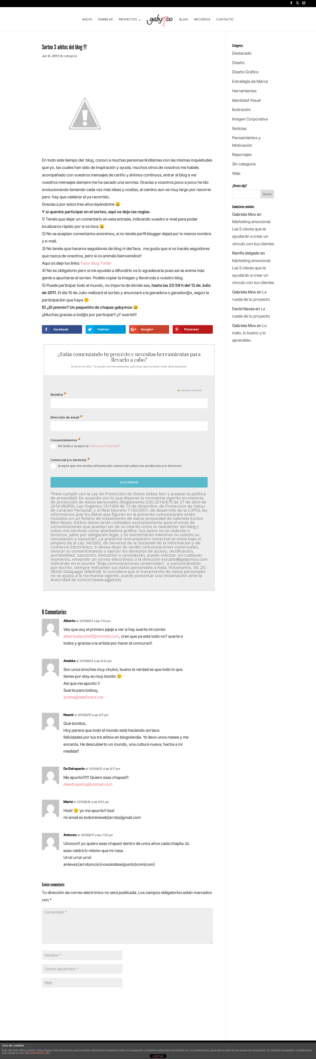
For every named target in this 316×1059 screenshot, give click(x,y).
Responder (198, 624)
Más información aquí (37, 1052)
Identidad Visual (246, 100)
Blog (183, 19)
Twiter (106, 263)
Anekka (69, 661)
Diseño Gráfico (245, 71)
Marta (68, 802)
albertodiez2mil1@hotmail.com (91, 636)
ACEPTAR (158, 1056)
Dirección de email (66, 417)
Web (236, 173)
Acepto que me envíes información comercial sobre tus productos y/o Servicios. (120, 466)
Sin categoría (68, 56)
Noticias (239, 128)
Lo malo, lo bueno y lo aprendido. (249, 333)
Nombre (58, 394)
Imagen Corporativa (250, 119)
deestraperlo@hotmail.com (87, 784)
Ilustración (241, 109)
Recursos (202, 19)
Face (85, 263)
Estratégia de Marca (250, 81)
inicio (87, 19)
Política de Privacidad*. (105, 446)
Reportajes (242, 154)
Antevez (70, 835)
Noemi (68, 715)
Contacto (224, 19)
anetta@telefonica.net (83, 697)
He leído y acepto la (89, 446)
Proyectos (128, 19)
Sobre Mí (105, 19)
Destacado (242, 53)
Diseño (238, 62)
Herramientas (244, 90)
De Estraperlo (74, 768)
